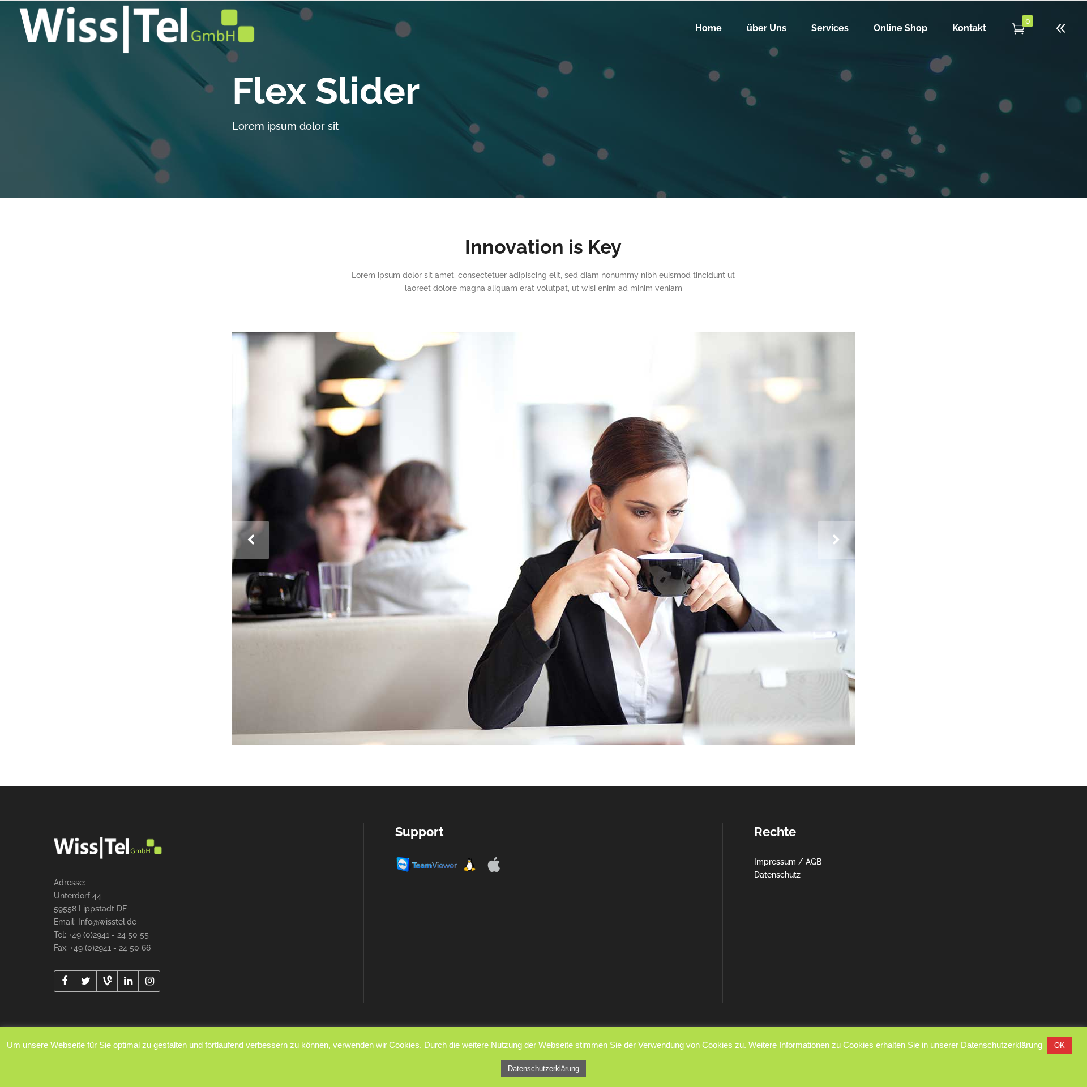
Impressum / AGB (787, 861)
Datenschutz (777, 874)
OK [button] (1059, 1045)
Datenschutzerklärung (543, 1068)
